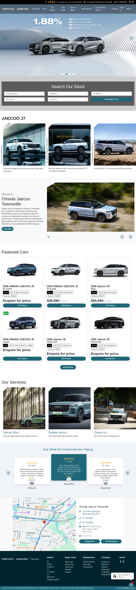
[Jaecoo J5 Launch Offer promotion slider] (69, 74)
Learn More (7, 229)
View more (31, 480)
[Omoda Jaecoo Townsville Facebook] (130, 2)
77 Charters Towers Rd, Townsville (99, 2)
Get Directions (111, 541)
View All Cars (68, 367)
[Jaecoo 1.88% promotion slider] (66, 74)
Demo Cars (69, 564)
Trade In (122, 9)
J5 (48, 562)
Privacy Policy (106, 574)
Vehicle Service (89, 562)
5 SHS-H (50, 567)
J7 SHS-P (51, 572)
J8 (48, 574)
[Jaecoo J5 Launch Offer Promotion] (68, 38)
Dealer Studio (129, 588)
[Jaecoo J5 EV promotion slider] (72, 74)
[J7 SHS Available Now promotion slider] (75, 74)
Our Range (52, 9)
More (129, 9)
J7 (48, 569)
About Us (104, 564)
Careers (104, 567)
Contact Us (89, 541)
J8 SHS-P (51, 577)
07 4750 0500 (122, 2)
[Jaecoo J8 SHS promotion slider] (63, 74)
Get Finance (22, 305)
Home (44, 9)
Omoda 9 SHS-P (53, 580)
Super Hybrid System (100, 9)
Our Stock (63, 9)
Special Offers (73, 9)
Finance (115, 9)
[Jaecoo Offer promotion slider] (61, 74)
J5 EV (49, 564)
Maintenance (86, 9)
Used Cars (69, 567)
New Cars (69, 562)
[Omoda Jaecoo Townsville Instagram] (133, 2)
